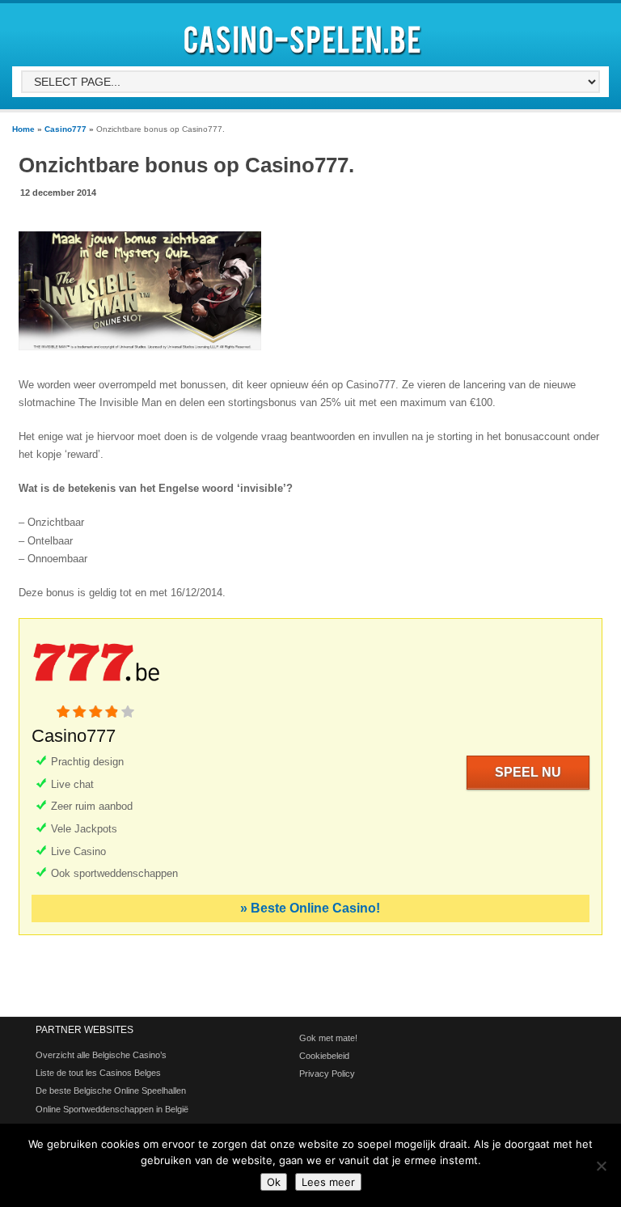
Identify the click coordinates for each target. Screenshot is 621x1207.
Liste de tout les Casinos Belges (98, 1073)
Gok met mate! (328, 1038)
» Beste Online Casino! (310, 908)
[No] (601, 1166)
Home (23, 129)
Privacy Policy (327, 1073)
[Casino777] (96, 696)
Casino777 (65, 129)
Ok (274, 1181)
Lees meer (328, 1181)
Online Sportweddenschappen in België (112, 1109)
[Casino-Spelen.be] (305, 57)
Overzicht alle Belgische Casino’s (101, 1055)
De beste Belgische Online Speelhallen (111, 1090)
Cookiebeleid (324, 1056)
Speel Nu (528, 772)
